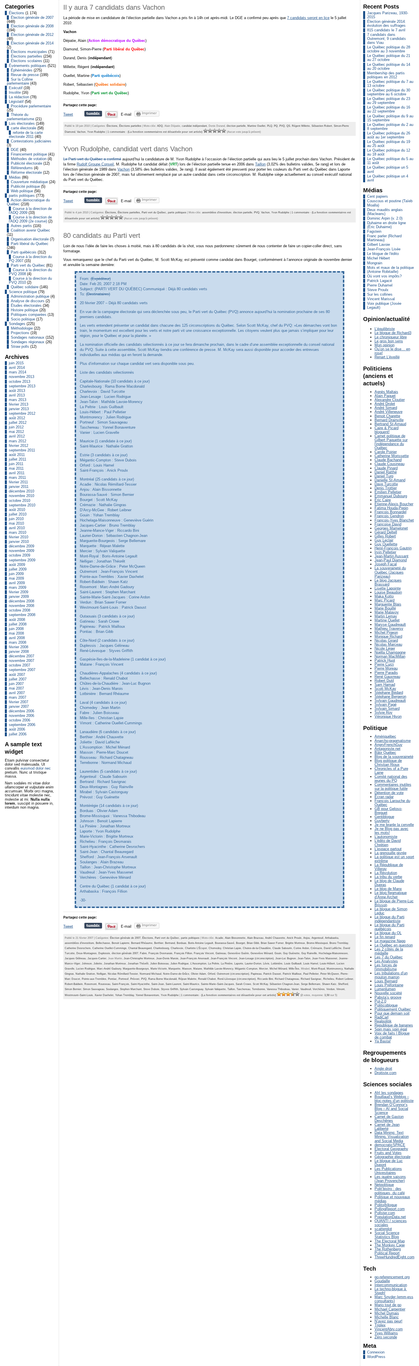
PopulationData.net (390, 1217)
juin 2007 (16, 684)
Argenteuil (317, 937)
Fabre (143, 953)
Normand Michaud (150, 973)
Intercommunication (391, 1285)
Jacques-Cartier (97, 958)
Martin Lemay (386, 616)
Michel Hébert (378, 258)
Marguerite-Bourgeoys (136, 968)
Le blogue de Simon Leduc (391, 911)
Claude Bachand (388, 460)
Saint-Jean (157, 984)
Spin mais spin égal (391, 1029)
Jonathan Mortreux (115, 963)
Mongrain (374, 263)
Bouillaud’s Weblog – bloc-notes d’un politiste (394, 1099)
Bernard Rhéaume (141, 943)
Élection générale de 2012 (32, 34)
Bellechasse (103, 943)
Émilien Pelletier (388, 492)
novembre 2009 (21, 551)
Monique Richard (388, 636)
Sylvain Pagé (385, 704)
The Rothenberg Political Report (388, 1251)
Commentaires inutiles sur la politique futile (393, 786)
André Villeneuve (388, 412)
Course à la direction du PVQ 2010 (30, 280)
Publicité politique (25, 186)
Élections (16, 13)
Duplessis (104, 953)
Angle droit (383, 1068)
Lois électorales (22, 123)
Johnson (87, 963)
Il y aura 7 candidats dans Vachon (114, 7)
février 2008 (18, 647)
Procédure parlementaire (31, 106)
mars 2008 (17, 642)
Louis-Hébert (327, 963)
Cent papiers (377, 196)
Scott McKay (260, 984)
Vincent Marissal (381, 299)
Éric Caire (383, 500)
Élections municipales (29, 52)
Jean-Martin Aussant (391, 556)
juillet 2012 (18, 422)
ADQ (160, 125)
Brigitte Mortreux (295, 943)
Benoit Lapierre (120, 943)
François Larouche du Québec (392, 803)
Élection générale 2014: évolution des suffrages (386, 23)
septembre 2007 (22, 670)
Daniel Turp (384, 476)
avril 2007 (17, 693)
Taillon (260, 164)
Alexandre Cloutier (390, 400)
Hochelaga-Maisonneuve (333, 953)
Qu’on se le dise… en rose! (392, 351)
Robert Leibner (344, 979)
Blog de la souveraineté (394, 756)
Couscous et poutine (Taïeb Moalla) (389, 203)
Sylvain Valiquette (215, 989)
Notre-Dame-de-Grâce (176, 973)
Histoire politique (24, 310)
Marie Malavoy (387, 612)
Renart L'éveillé (387, 357)
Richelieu (328, 979)
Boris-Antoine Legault (200, 943)
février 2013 (18, 404)
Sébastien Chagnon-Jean (284, 984)
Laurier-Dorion (253, 963)
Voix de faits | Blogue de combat (392, 1035)
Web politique (22, 191)
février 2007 (18, 702)
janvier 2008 (19, 651)
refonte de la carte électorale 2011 (26, 134)
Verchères (319, 989)
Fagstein (374, 231)
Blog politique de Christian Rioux (388, 762)
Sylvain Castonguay (191, 989)
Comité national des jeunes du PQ (391, 778)
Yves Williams (386, 1333)
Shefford (343, 984)
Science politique (23, 292)
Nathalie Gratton (85, 973)
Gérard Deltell (386, 532)
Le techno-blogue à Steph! (391, 1291)
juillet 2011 (17, 459)
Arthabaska (331, 937)
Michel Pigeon (386, 632)
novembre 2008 (21, 606)
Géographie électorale (392, 1157)
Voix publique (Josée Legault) (384, 305)
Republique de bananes (394, 1025)
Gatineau (220, 953)
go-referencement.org (392, 1277)
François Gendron (389, 516)
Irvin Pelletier (385, 552)
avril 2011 (17, 473)
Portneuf (124, 979)
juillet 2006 (18, 734)
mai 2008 (16, 633)
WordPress (376, 1357)
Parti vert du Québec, (155, 212)
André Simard (386, 408)
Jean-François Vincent (224, 958)
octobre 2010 (19, 500)
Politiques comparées (28, 314)
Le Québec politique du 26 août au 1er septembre (388, 135)
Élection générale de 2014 (32, 43)
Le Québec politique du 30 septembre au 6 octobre (388, 92)
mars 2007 (17, 697)
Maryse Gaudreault (390, 624)
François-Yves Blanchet (394, 520)
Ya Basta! (383, 1041)
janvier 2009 (19, 596)
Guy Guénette (291, 953)
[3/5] (214, 130)
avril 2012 (17, 436)
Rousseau (104, 984)
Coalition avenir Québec (30, 230)
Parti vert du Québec (28, 265)
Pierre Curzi (384, 664)
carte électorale (23, 128)
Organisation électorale (30, 239)
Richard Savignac (311, 979)
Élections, (113, 125)
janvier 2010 (19, 541)
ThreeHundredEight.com (394, 1257)
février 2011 (18, 482)
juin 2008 (16, 629)
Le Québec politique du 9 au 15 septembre (390, 118)
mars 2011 (17, 477)
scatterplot (383, 1229)
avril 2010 (17, 528)
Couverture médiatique (29, 182)
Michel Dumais (387, 1313)
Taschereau (243, 989)
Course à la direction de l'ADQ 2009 (30, 210)
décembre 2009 (21, 546)
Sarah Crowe (243, 984)
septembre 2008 (22, 615)
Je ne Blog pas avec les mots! (391, 831)
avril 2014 (17, 367)
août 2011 (17, 455)
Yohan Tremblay (124, 995)
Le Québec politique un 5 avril (387, 169)
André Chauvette (275, 937)
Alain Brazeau (255, 937)
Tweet (68, 114)
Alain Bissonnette (235, 937)
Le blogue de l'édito (383, 253)
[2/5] (210, 130)
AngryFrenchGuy (388, 745)
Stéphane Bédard (389, 692)
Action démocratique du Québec (28, 202)
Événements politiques (27, 66)
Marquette (174, 968)
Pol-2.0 (380, 1001)
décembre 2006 (21, 711)
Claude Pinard (386, 468)
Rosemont (90, 984)
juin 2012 (16, 427)
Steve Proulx (378, 290)
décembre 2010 (21, 491)
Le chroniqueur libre (391, 337)
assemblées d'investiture (216, 212)
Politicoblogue (386, 1005)
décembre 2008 (21, 601)
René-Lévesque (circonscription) (236, 979)
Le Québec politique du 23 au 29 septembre (388, 101)
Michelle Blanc (387, 1317)
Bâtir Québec (385, 753)
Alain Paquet (385, 396)
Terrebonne (258, 989)
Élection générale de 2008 (32, 26)
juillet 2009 (18, 569)
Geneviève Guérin (238, 953)
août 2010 (17, 510)
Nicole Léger (385, 648)
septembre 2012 (22, 413)
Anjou (306, 937)
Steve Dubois (151, 989)
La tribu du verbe (388, 877)
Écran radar (384, 797)
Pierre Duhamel (379, 285)
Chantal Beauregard (140, 948)
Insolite (15, 92)
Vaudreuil (305, 989)
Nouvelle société (388, 993)
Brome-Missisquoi (317, 943)
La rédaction (19, 97)
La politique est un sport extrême (394, 859)
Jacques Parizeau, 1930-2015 (387, 15)
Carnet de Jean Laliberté (387, 1126)
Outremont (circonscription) (233, 973)
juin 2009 (16, 574)
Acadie (219, 937)
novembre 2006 (21, 715)
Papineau (256, 973)
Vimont (340, 989)
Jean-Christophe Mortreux (139, 958)
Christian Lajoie (232, 948)
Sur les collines (379, 294)
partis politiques (22, 195)
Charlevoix (177, 948)
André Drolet (385, 404)
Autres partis (21, 226)
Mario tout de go (388, 1305)
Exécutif (16, 88)
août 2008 (17, 619)
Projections (20, 333)
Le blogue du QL (388, 933)
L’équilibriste (385, 329)
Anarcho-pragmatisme (393, 741)
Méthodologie (22, 328)
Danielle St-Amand (390, 480)
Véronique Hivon (388, 716)
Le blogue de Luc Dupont (389, 1163)
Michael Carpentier (390, 1309)
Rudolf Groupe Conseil (95, 164)
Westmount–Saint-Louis (79, 995)
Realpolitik (383, 1021)
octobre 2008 (19, 610)
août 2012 (17, 418)
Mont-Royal (318, 968)
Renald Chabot (207, 979)
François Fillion (183, 953)
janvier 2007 (19, 706)
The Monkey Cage (390, 1245)
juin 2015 (16, 363)
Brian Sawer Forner (272, 943)
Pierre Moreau (386, 668)
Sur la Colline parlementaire (20, 81)
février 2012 (18, 445)
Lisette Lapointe (388, 588)
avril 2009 (17, 583)
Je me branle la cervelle (394, 825)
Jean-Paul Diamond (391, 560)
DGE (15, 150)
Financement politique (29, 154)
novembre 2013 (21, 377)
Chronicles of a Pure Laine (391, 770)
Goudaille (382, 1281)
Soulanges (112, 989)
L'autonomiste (386, 837)
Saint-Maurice (191, 984)
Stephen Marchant (131, 989)
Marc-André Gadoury (109, 968)
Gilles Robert (385, 536)
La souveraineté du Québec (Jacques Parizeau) (390, 572)
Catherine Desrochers (78, 948)
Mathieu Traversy (389, 628)
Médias (15, 177)
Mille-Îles (294, 968)
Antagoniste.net (387, 749)
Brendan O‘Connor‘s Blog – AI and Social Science (391, 1109)
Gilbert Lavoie (378, 244)
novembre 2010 (21, 496)
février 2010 (18, 537)
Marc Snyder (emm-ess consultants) (394, 1299)
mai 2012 (16, 432)
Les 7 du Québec (389, 957)
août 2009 (17, 565)
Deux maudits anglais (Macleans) (385, 212)
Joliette (97, 963)
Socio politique (23, 319)
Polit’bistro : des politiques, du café (390, 1191)
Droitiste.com (385, 1073)
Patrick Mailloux (292, 973)
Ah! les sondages (389, 1093)
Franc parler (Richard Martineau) (384, 238)
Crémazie (316, 948)
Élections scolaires (26, 61)
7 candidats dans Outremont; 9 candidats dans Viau (386, 38)
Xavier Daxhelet (104, 995)
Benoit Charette (387, 416)
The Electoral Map (390, 1241)
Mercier (263, 968)
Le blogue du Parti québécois (389, 927)
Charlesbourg (161, 948)
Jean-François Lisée (383, 249)
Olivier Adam (198, 973)
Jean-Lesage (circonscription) (256, 958)
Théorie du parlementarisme (20, 117)
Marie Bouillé (385, 608)
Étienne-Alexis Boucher (394, 504)
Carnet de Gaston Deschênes (389, 1119)
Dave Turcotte (386, 484)
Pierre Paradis (386, 672)
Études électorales (26, 305)
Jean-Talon (304, 958)
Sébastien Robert (322, 125)
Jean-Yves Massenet (324, 958)
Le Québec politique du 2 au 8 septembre (390, 126)
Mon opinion (384, 345)
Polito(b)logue (386, 1205)
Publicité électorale (26, 163)
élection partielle (236, 125)
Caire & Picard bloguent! (386, 430)
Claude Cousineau (389, 464)
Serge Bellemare (310, 984)
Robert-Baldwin (74, 984)
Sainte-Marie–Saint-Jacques (217, 984)
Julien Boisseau (159, 963)
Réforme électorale (26, 172)
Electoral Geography (391, 1149)
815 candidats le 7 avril (386, 30)
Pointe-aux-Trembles (94, 979)
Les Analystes (386, 961)
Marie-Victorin (158, 968)
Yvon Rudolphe (96, 131)
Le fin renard (385, 937)
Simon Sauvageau (93, 989)
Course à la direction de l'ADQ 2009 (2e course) (30, 219)
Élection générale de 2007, (126, 937)
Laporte (238, 963)
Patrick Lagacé (379, 281)
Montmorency (335, 968)
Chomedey (215, 948)
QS (288, 125)
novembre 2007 (21, 661)
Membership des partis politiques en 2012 (386, 75)
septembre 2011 (22, 450)
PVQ (282, 125)
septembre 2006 (22, 725)
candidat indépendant (194, 125)
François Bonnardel (390, 512)
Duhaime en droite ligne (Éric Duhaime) (386, 225)
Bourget (240, 943)
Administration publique (30, 296)
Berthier (158, 943)
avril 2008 (17, 638)
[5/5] (223, 130)
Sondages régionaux (27, 342)
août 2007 (17, 674)
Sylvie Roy (383, 712)
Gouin (277, 953)
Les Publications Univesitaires (388, 1171)
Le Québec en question (394, 945)
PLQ (269, 125)
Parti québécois (23, 252)
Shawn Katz (329, 984)
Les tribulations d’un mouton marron (391, 975)
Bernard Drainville (389, 420)
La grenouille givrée (390, 853)
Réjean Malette (187, 979)
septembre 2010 (22, 505)
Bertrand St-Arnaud (390, 424)
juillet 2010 (18, 514)
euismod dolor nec (36, 768)
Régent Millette (301, 125)
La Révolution (386, 873)
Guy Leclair (384, 540)
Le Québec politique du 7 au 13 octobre (390, 83)
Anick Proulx (294, 937)
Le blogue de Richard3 (393, 333)
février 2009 (18, 592)
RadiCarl (382, 1017)
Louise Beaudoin (388, 592)
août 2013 (17, 390)
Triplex (380, 1325)
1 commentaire (116, 131)
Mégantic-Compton (246, 968)
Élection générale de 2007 (32, 17)
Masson (187, 968)
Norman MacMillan (390, 656)
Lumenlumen (385, 989)
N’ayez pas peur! (388, 1321)
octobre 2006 (19, 720)
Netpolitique (384, 1185)
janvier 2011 (19, 486)
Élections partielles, (130, 212)
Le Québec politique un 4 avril (387, 178)
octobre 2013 (19, 381)
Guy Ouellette (386, 544)
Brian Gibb (253, 943)
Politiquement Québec (393, 1009)
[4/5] (219, 130)
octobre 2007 (19, 665)
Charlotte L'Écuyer (196, 948)
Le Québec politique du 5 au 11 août (390, 161)
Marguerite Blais (388, 604)
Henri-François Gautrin (393, 548)
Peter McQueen (329, 973)
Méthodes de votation (28, 159)
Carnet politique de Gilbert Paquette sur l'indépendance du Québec (391, 442)
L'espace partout (388, 849)
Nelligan (101, 973)
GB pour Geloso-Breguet (388, 811)
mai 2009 (16, 578)
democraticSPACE (390, 1145)
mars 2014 (17, 372)
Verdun (330, 989)
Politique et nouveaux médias (392, 1199)
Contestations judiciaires (31, 141)
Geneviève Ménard (262, 953)
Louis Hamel (310, 963)
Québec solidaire (24, 287)
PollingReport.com (390, 1209)
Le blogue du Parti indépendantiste (389, 919)
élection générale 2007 (125, 953)
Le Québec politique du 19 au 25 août (388, 144)
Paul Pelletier (311, 973)
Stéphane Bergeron (390, 696)
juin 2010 (16, 519)
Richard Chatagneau (287, 979)
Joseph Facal (386, 564)
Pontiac (112, 979)
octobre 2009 (19, 555)
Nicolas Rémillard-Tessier (123, 973)
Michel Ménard (278, 968)
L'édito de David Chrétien (388, 843)
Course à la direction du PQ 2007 (30, 259)
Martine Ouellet (256, 125)
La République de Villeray (389, 867)
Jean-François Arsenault (194, 958)
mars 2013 (17, 400)
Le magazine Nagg (390, 941)
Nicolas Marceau (388, 644)
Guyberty (382, 821)
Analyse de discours (27, 301)
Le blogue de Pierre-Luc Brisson (394, 903)
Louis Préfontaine (389, 985)
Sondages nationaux (27, 337)
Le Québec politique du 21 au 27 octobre (388, 58)
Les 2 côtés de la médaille (389, 951)
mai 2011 (16, 468)
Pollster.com (385, 1213)
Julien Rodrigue (179, 963)
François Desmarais (160, 953)
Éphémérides (21, 70)
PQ (276, 125)
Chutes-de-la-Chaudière (257, 948)
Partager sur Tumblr (93, 113)
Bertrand (170, 943)
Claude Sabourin (282, 948)
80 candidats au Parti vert (101, 235)
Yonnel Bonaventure (147, 995)
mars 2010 (17, 532)
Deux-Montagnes (86, 953)
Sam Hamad (385, 684)
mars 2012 (17, 441)
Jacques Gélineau (75, 958)
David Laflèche (332, 948)
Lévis (266, 963)
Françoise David (388, 524)
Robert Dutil (384, 680)
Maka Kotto (384, 596)
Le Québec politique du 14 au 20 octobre (388, 66)
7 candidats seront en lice (308, 18)
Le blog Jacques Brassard (388, 582)
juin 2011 (16, 464)
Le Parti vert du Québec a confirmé (92, 159)
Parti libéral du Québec (29, 244)
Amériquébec (385, 736)
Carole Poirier (386, 452)
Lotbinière (276, 963)
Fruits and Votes (388, 1153)
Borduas (181, 943)
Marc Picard (384, 600)
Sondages (17, 324)
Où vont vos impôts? (384, 276)
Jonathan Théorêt (138, 963)
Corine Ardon (301, 948)
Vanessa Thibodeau (278, 989)
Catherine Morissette (392, 456)
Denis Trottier (386, 488)
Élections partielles (26, 56)
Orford (211, 973)
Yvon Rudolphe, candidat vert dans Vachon (127, 149)
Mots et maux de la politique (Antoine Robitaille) (390, 269)
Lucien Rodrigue (85, 968)
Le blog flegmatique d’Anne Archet (391, 895)
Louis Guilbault (293, 963)
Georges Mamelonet (391, 528)
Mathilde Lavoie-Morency (218, 968)
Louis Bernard (386, 981)
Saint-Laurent (173, 984)
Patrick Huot (385, 660)
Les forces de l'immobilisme (386, 967)
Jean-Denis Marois (167, 958)
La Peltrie (213, 963)
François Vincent (204, 953)
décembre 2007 (21, 656)
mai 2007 (16, 688)
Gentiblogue (384, 817)
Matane (197, 968)
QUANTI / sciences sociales (391, 1223)
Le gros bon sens (389, 341)
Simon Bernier (73, 989)
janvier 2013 (19, 409)
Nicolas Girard (386, 640)
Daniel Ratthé (386, 472)
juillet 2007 (18, 679)
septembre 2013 (22, 386)
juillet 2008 (18, 624)
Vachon (81, 131)
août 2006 (17, 729)
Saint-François (120, 984)
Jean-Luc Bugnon (285, 958)
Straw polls (20, 346)
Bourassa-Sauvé (224, 943)
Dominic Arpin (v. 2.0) (384, 218)
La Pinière (227, 963)
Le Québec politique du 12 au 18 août (388, 152)
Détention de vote (389, 793)
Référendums (22, 168)
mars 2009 (17, 587)
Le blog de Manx (388, 889)
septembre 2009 (22, 560)
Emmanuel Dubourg (391, 496)
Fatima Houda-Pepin (391, 508)
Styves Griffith (169, 989)
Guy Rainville (309, 953)
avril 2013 (17, 395)
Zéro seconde (386, 1337)
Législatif (16, 101)
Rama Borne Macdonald (162, 979)
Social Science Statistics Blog (387, 1235)
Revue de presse (25, 75)
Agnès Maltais (386, 392)
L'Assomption (198, 963)
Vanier (295, 989)
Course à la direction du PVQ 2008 (30, 272)
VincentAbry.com (389, 1329)
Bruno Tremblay (338, 943)
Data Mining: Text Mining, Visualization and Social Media (392, 1136)
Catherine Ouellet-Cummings (109, 948)
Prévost (134, 979)
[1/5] (205, 130)
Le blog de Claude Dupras (389, 883)
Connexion (376, 1352)
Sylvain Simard (387, 708)
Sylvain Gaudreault (390, 700)
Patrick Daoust (272, 973)
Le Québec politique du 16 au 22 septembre (388, 109)
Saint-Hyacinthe (140, 984)
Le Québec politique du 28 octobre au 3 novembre (388, 49)
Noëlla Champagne (390, 652)
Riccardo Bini (265, 979)
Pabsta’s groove (388, 997)
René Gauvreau (387, 676)
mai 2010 (16, 523)
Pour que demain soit (392, 1013)
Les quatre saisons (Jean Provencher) (390, 1179)
